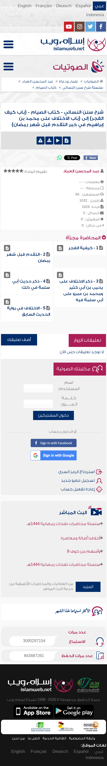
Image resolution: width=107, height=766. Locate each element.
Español (83, 6)
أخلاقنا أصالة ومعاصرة (80, 535)
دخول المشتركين (53, 415)
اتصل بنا (34, 738)
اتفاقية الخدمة (54, 738)
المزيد (88, 586)
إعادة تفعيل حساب (78, 489)
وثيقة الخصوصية (82, 738)
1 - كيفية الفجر (83, 248)
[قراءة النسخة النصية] (67, 140)
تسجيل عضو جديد (78, 480)
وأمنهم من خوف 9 (83, 548)
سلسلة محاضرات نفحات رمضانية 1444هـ (63, 520)
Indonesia (95, 15)
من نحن (18, 738)
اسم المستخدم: (69, 385)
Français (44, 6)
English (24, 6)
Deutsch (63, 6)
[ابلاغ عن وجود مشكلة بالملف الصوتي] (41, 140)
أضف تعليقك (19, 339)
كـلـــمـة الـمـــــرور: (68, 401)
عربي (99, 6)
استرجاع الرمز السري (76, 472)
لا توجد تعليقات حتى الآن (82, 352)
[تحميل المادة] (49, 140)
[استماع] (58, 140)
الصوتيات (71, 67)
